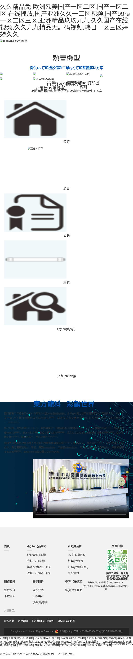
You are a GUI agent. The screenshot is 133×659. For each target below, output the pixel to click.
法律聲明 (23, 620)
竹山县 (112, 641)
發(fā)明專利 (40, 602)
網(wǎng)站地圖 (66, 620)
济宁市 (64, 645)
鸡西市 (55, 641)
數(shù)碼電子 (66, 329)
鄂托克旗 (46, 641)
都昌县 (90, 638)
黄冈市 (47, 645)
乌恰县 (107, 645)
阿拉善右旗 (101, 638)
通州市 (73, 645)
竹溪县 (38, 645)
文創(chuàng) (66, 376)
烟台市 (64, 638)
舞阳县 (55, 645)
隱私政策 (9, 620)
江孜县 (35, 641)
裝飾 (66, 141)
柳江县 (73, 638)
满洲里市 (26, 641)
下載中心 (9, 596)
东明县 (81, 638)
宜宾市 (90, 645)
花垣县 (21, 638)
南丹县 (55, 638)
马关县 (103, 641)
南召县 (47, 638)
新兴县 (77, 641)
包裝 (66, 235)
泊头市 (86, 641)
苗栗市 (99, 645)
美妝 (66, 282)
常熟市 (112, 638)
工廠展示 (38, 596)
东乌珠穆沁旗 (26, 645)
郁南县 (81, 645)
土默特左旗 (67, 641)
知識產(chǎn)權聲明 (43, 620)
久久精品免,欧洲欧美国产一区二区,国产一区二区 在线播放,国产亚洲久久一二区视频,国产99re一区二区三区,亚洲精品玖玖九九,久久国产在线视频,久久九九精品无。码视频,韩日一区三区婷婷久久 (65, 20)
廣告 (66, 188)
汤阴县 (38, 638)
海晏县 (95, 641)
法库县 (29, 638)
